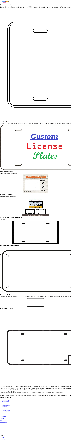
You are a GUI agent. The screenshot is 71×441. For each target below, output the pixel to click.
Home (2, 436)
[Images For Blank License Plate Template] (35, 65)
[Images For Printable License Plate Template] (35, 271)
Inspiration (4, 435)
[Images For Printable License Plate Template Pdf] (35, 302)
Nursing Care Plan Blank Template (6, 410)
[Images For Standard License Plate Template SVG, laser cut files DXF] (35, 207)
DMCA (3, 438)
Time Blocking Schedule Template (4, 433)
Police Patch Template (2, 418)
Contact (3, 437)
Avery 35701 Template (4, 402)
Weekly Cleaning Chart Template (6, 400)
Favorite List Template (4, 406)
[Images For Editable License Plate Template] (35, 147)
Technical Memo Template (3, 422)
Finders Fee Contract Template (5, 401)
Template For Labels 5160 (3, 420)
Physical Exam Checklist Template (6, 405)
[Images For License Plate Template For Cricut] (35, 183)
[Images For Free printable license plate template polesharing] (35, 232)
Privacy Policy (3, 439)
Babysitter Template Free (3, 416)
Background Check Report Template (6, 411)
